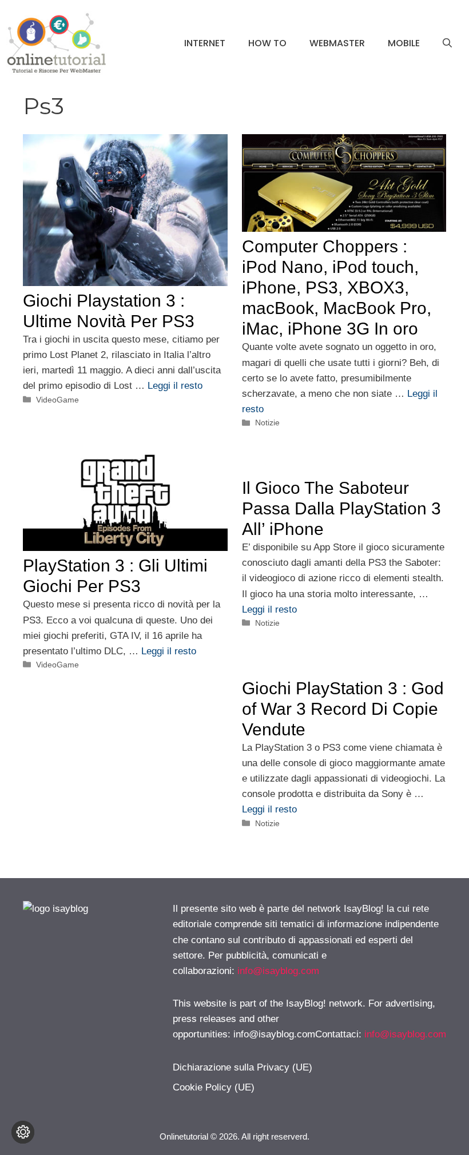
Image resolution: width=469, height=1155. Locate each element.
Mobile (404, 43)
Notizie (267, 422)
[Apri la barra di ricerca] (447, 43)
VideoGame (57, 399)
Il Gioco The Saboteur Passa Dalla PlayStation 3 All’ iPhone (341, 508)
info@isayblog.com (278, 970)
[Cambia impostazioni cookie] (22, 1132)
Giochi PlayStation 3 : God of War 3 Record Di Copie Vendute (343, 709)
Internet (204, 43)
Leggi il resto (175, 385)
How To (267, 43)
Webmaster (337, 43)
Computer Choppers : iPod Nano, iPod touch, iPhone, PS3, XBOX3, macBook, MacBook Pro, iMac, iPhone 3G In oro (336, 287)
